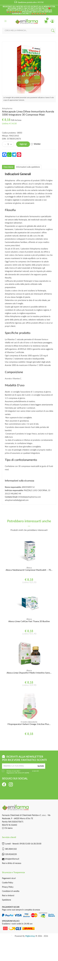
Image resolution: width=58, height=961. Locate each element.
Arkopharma (7, 109)
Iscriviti (41, 766)
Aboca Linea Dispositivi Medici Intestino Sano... (29, 673)
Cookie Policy (7, 883)
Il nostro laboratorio (29, 722)
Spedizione (6, 900)
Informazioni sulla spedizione (28, 167)
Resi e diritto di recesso (11, 863)
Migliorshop (30, 936)
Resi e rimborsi (8, 896)
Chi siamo (8, 828)
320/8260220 (11, 854)
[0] (45, 21)
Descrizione (8, 167)
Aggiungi (23, 144)
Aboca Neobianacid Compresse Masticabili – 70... (29, 570)
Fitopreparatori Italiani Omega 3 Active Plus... (29, 724)
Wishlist (37, 144)
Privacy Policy (7, 887)
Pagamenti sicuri (9, 878)
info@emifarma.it (12, 859)
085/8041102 (11, 849)
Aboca (29, 568)
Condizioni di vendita (10, 891)
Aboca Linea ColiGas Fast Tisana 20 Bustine (29, 621)
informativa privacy (26, 771)
